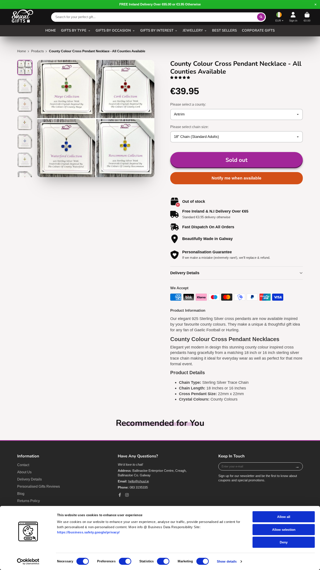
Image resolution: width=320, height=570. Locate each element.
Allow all (283, 517)
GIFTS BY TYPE (73, 30)
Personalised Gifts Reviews (38, 486)
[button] (180, 77)
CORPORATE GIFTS (258, 30)
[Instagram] (127, 495)
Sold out (237, 160)
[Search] (261, 17)
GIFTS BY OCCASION (113, 30)
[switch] (125, 561)
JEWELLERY (193, 30)
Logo (22, 17)
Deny (284, 542)
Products (37, 51)
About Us (24, 472)
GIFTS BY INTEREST (156, 30)
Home (21, 51)
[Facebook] (120, 495)
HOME (50, 30)
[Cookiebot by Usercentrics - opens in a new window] (28, 561)
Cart (307, 17)
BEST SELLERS (224, 30)
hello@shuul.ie (138, 481)
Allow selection (283, 529)
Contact (23, 465)
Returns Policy (28, 501)
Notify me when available (236, 178)
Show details (227, 561)
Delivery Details (29, 479)
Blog (20, 494)
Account (293, 17)
